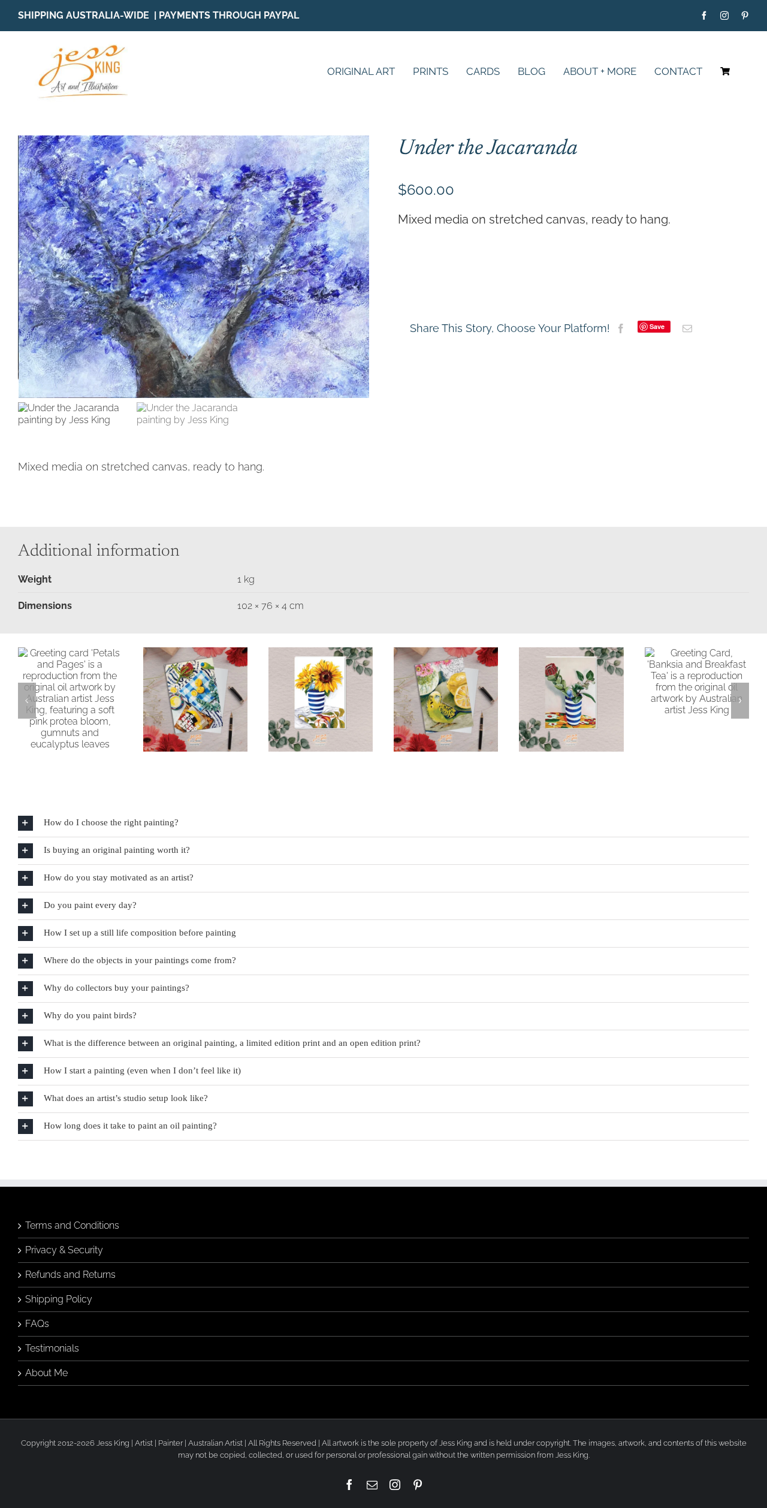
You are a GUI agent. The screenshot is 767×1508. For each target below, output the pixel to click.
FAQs (37, 1367)
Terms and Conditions (72, 1269)
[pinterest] (745, 15)
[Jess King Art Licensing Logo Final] (86, 46)
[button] (27, 722)
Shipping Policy (58, 1343)
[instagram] (724, 15)
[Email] (687, 328)
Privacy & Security (64, 1293)
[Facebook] (621, 328)
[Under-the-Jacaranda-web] (194, 266)
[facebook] (704, 15)
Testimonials (52, 1392)
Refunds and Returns (70, 1318)
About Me (46, 1416)
